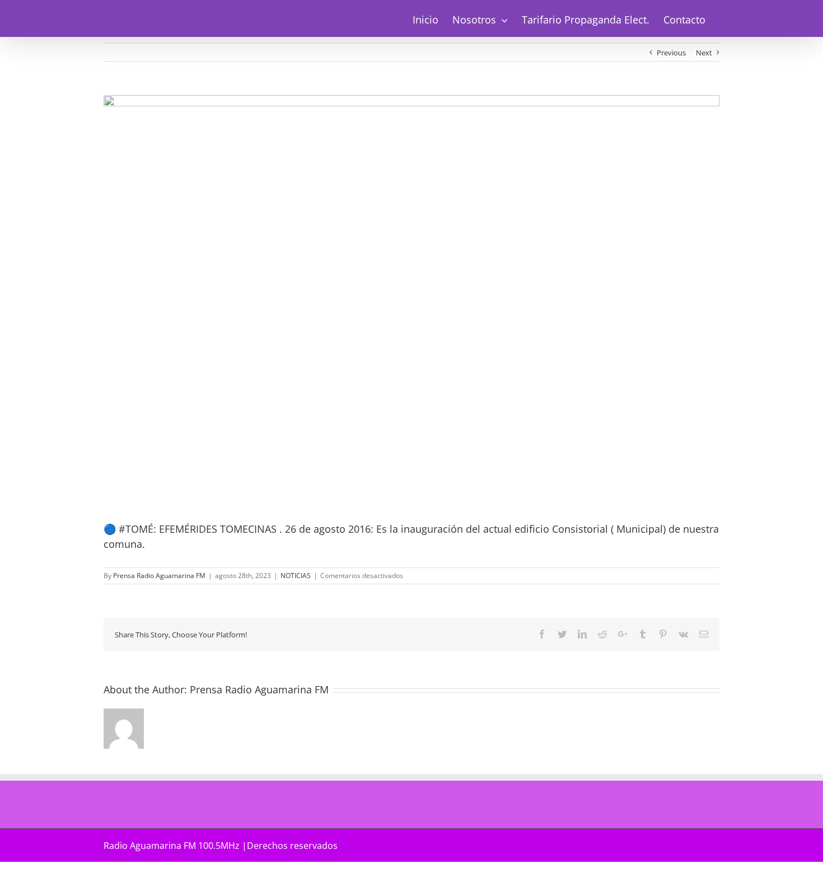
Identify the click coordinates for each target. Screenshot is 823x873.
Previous (671, 53)
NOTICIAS (295, 575)
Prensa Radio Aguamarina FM (159, 575)
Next (704, 53)
